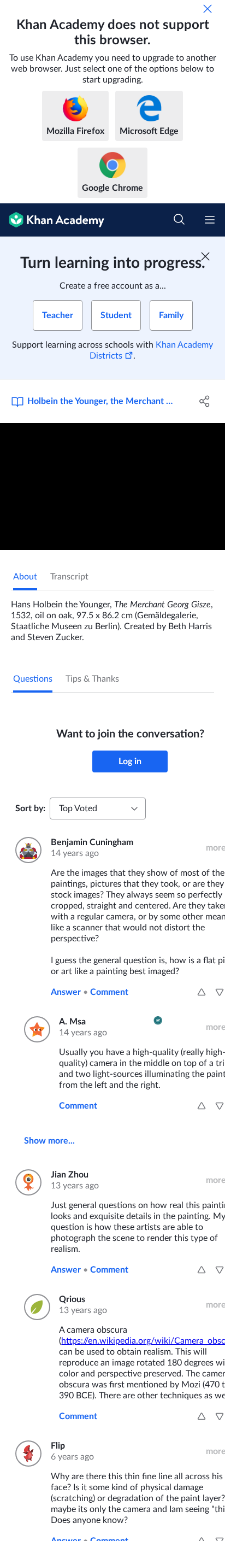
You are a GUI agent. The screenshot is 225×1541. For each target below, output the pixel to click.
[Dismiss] (207, 8)
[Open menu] (209, 219)
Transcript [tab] (69, 576)
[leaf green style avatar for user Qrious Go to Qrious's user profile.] (35, 1307)
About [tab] (25, 576)
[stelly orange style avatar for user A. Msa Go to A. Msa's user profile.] (35, 1029)
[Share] (204, 401)
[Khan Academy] (52, 220)
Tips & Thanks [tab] (92, 679)
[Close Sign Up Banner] (205, 256)
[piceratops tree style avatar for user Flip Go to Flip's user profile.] (26, 1453)
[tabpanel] (112, 616)
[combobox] (98, 808)
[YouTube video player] (112, 486)
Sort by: (30, 808)
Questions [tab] (32, 679)
